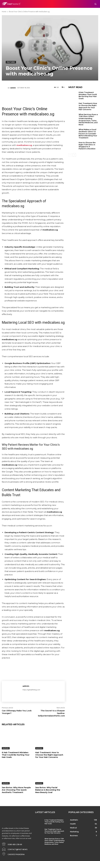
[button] (95, 4)
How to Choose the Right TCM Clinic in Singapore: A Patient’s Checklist (87, 146)
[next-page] (74, 155)
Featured (11, 62)
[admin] (5, 87)
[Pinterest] (33, 96)
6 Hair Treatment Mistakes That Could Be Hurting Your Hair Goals (15, 754)
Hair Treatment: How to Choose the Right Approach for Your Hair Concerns (49, 754)
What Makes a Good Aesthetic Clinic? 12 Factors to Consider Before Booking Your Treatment (88, 134)
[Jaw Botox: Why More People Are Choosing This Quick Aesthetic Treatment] (16, 774)
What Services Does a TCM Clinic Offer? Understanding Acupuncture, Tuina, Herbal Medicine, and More (88, 119)
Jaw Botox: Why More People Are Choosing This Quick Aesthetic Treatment (16, 789)
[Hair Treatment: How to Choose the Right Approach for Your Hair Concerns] (50, 739)
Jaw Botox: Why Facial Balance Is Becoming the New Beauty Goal (47, 789)
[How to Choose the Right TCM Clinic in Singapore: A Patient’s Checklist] (72, 146)
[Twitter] (25, 96)
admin (13, 88)
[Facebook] (17, 96)
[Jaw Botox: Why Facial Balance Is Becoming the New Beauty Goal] (50, 774)
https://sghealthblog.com (31, 690)
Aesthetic (6, 748)
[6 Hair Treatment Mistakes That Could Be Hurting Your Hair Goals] (16, 739)
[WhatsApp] (41, 96)
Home (4, 11)
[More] (49, 96)
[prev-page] (70, 155)
